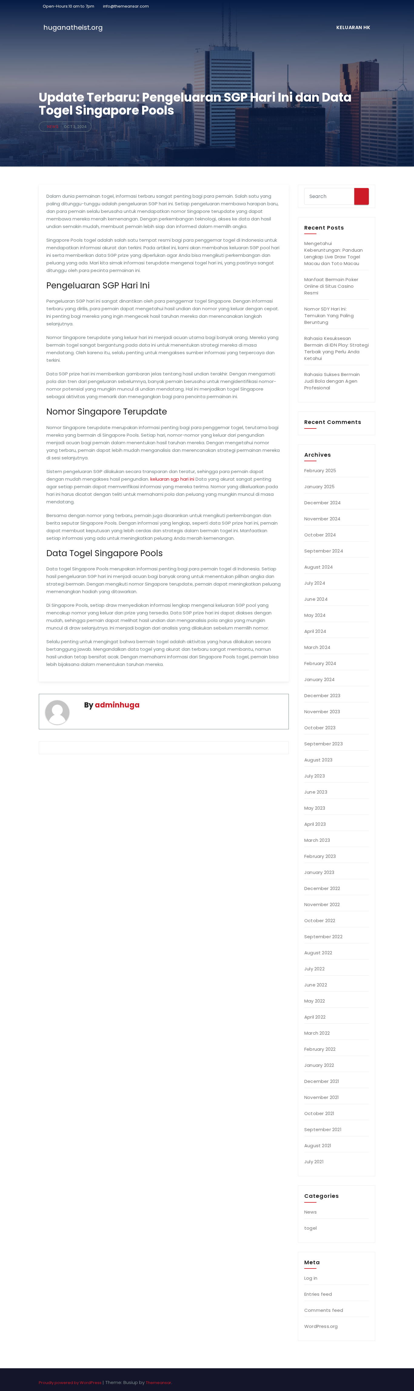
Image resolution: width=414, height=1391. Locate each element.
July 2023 (314, 776)
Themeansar (158, 1383)
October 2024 (320, 535)
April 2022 (315, 1017)
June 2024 (316, 599)
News (53, 126)
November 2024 (322, 519)
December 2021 (321, 1081)
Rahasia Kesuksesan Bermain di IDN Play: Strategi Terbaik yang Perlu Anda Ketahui (336, 348)
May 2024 (315, 615)
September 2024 (323, 551)
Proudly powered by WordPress (70, 1383)
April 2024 (315, 631)
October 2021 (319, 1113)
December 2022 (322, 888)
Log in (310, 1278)
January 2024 (319, 679)
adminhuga (117, 705)
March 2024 (317, 647)
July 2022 (314, 969)
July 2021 (314, 1161)
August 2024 (318, 567)
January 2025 (319, 486)
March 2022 (317, 1033)
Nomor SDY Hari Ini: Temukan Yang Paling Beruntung (329, 315)
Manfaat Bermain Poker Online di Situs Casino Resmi (331, 286)
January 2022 (319, 1065)
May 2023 (315, 808)
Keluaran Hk (353, 27)
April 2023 (315, 824)
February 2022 (320, 1049)
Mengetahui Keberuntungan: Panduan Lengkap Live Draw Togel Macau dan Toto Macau (333, 253)
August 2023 (318, 760)
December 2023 (322, 695)
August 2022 (318, 952)
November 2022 (322, 904)
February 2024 (320, 663)
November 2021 (321, 1097)
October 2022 (319, 920)
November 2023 (322, 711)
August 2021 (317, 1145)
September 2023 (323, 744)
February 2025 (320, 470)
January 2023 (319, 872)
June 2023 (315, 792)
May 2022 (314, 1001)
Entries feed (318, 1294)
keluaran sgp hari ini (172, 479)
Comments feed (323, 1310)
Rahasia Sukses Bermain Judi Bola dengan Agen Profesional (332, 381)
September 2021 (323, 1129)
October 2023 (320, 727)
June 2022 (315, 985)
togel (310, 1228)
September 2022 (323, 936)
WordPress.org (321, 1326)
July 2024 (314, 583)
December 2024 (322, 502)
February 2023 (320, 856)
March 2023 (317, 840)
